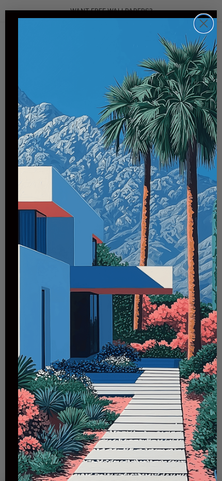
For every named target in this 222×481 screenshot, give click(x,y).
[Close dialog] (204, 23)
